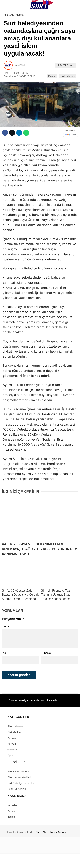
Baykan (10, 45)
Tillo (9, 68)
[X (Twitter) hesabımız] (26, 848)
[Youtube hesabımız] (51, 848)
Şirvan (10, 60)
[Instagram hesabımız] (38, 848)
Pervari (11, 53)
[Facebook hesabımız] (13, 848)
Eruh (9, 38)
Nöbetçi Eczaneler (19, 83)
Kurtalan (12, 30)
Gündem (11, 75)
